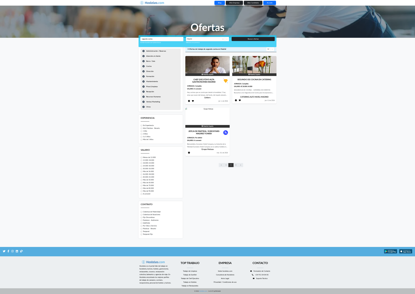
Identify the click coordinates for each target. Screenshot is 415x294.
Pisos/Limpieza (152, 86)
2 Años (145, 134)
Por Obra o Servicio (150, 226)
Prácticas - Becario (149, 228)
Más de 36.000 (148, 171)
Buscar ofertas (253, 39)
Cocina (149, 66)
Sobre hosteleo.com (225, 271)
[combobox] (187, 39)
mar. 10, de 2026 (222, 153)
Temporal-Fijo (148, 234)
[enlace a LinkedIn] (17, 251)
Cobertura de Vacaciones (151, 214)
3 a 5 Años (146, 137)
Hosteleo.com (203, 291)
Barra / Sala (150, 61)
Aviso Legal (225, 278)
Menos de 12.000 (149, 157)
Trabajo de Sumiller (190, 275)
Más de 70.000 (148, 185)
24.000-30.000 (148, 166)
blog (219, 3)
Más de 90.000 (148, 191)
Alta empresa (234, 3)
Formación (150, 76)
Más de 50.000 (148, 180)
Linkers (207, 98)
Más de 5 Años (148, 139)
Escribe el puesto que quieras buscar (150, 42)
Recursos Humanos (153, 97)
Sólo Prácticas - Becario (151, 128)
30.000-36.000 (148, 168)
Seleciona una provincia (193, 42)
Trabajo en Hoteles (190, 282)
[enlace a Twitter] (4, 251)
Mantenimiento (152, 81)
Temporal (146, 231)
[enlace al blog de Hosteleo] (21, 251)
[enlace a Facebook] (8, 251)
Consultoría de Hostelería (225, 275)
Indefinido (146, 223)
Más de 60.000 (148, 182)
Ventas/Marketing (153, 102)
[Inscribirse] (189, 101)
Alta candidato (253, 3)
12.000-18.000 (148, 160)
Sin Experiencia (148, 125)
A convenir (146, 194)
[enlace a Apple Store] (405, 253)
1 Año (145, 131)
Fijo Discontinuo (149, 217)
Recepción (150, 91)
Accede (269, 3)
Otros (148, 107)
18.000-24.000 (148, 163)
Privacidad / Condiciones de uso (225, 282)
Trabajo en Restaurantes (190, 286)
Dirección (150, 71)
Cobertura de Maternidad (151, 212)
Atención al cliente (153, 56)
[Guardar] (193, 101)
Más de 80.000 (148, 188)
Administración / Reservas (156, 51)
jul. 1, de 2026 (223, 101)
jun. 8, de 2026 (270, 100)
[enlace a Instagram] (12, 251)
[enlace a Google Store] (390, 253)
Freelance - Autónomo (151, 220)
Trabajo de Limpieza (190, 271)
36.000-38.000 (148, 174)
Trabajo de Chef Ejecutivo (190, 278)
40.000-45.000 (148, 177)
